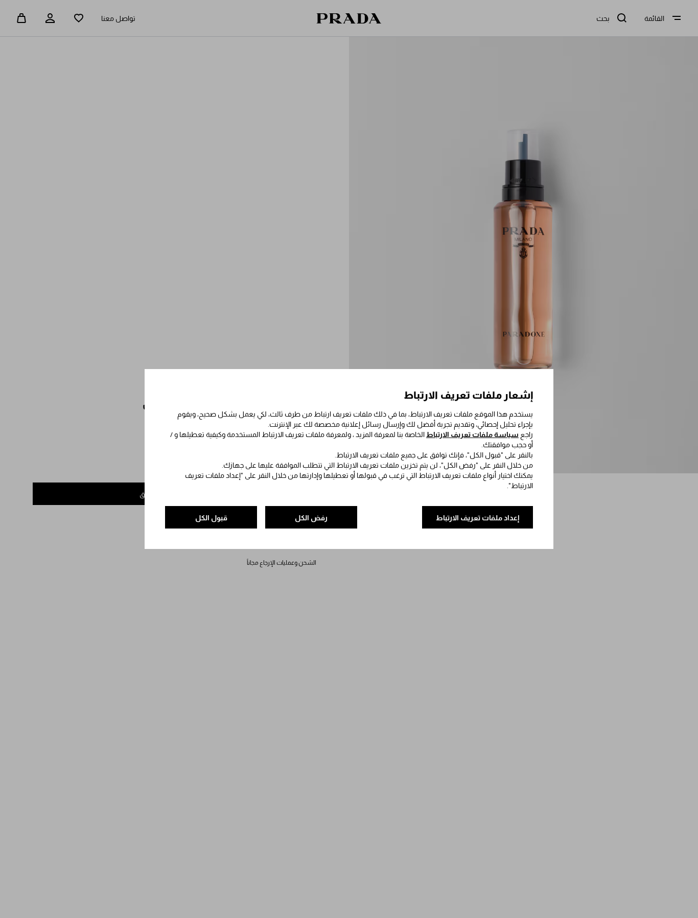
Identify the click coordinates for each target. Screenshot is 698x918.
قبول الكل (211, 518)
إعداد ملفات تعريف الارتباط (477, 518)
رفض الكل (311, 518)
